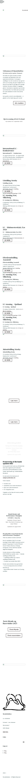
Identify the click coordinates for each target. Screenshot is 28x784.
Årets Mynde (14, 629)
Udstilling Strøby (10, 180)
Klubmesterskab (18, 238)
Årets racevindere (14, 635)
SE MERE (7, 163)
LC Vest (19, 206)
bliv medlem (19, 103)
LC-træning (8, 311)
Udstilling (16, 189)
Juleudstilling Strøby (11, 349)
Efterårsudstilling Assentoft (10, 258)
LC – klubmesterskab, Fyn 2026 (14, 228)
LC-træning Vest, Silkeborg (10, 196)
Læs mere (14, 375)
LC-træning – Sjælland (12, 304)
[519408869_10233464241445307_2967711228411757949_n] (14, 56)
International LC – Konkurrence (10, 149)
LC (18, 159)
